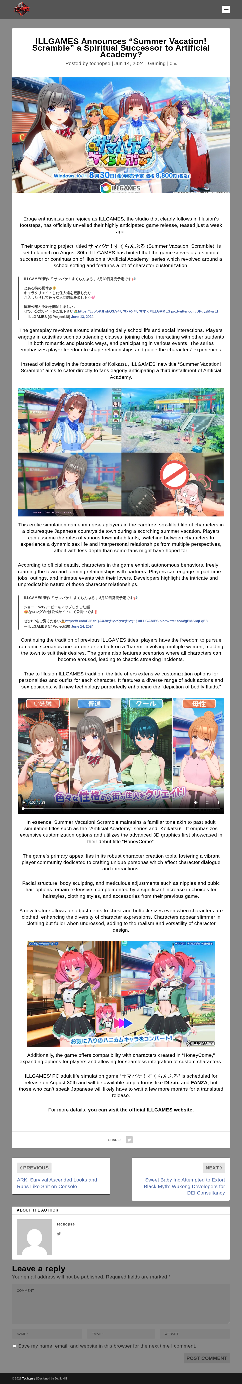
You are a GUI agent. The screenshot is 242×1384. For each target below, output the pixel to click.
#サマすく (142, 311)
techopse (100, 63)
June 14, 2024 (82, 626)
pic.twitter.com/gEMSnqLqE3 (183, 621)
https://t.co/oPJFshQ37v (98, 311)
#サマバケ (126, 311)
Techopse (28, 1378)
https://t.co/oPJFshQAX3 (85, 621)
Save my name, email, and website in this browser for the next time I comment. (107, 1346)
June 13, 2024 (82, 317)
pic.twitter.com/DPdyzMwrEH (195, 311)
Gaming (157, 63)
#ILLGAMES (160, 311)
